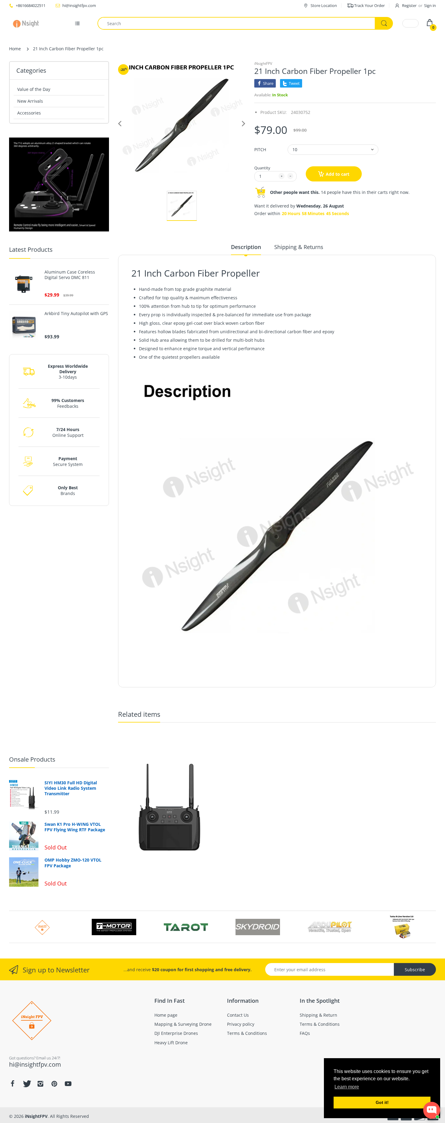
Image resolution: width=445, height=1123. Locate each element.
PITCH (260, 149)
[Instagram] (40, 1083)
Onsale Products (32, 759)
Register (409, 5)
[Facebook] (12, 1083)
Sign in (430, 5)
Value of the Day (33, 89)
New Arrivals (30, 101)
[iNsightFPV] (28, 23)
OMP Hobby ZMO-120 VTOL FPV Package (72, 862)
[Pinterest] (54, 1083)
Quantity (262, 168)
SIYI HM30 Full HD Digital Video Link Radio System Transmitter (70, 788)
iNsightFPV (263, 63)
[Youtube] (68, 1083)
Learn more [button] (347, 1086)
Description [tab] (246, 247)
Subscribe (415, 969)
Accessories (29, 113)
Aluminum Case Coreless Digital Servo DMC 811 (69, 274)
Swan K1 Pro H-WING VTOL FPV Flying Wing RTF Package (74, 827)
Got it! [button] (382, 1102)
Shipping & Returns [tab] (298, 247)
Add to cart (337, 174)
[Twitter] (26, 1083)
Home (15, 48)
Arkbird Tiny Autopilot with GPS (76, 313)
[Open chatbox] (431, 1110)
